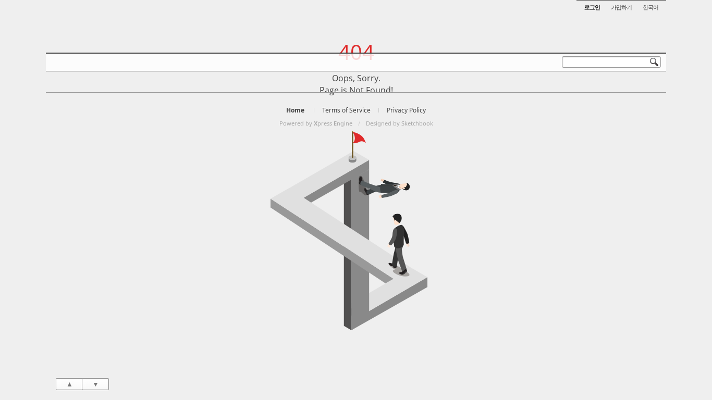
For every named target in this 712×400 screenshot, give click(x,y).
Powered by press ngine (315, 123)
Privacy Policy (406, 110)
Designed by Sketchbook (399, 123)
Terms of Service (346, 110)
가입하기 (621, 7)
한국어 (650, 7)
